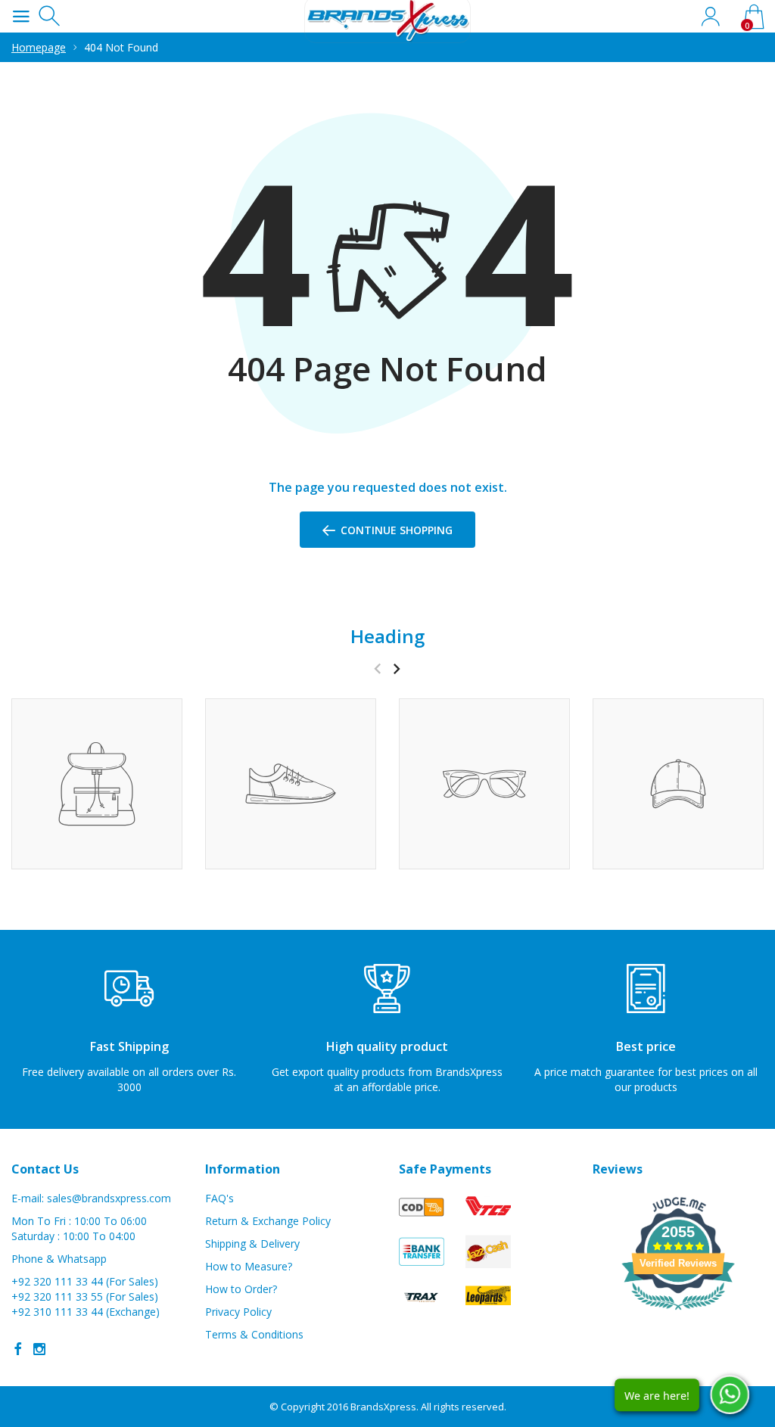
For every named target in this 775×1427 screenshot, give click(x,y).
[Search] (51, 16)
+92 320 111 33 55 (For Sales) (84, 1296)
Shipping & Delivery (252, 1243)
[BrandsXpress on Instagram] (39, 1349)
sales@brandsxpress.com (109, 1198)
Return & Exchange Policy (268, 1221)
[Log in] (710, 16)
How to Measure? (248, 1266)
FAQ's (219, 1198)
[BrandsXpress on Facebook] (18, 1349)
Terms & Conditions (254, 1334)
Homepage (38, 47)
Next (396, 668)
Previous (377, 668)
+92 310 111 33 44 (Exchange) (85, 1311)
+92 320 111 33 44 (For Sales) (84, 1281)
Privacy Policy (238, 1311)
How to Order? (241, 1289)
